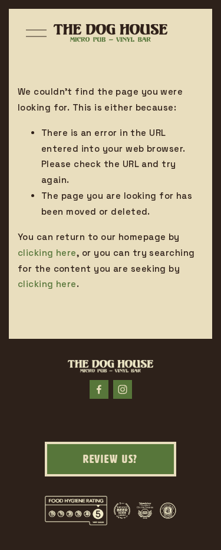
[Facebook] (99, 389)
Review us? (110, 459)
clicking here (47, 252)
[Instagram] (122, 389)
